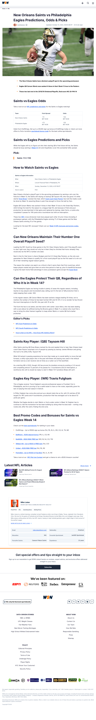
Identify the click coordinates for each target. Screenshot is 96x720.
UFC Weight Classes (25, 621)
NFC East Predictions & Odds (26, 324)
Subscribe (48, 567)
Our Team (71, 625)
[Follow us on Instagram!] (83, 602)
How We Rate (71, 628)
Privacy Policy (25, 652)
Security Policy (25, 669)
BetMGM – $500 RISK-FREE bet (27, 439)
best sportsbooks (30, 426)
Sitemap (71, 638)
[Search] (88, 3)
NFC (22, 217)
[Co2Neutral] (83, 680)
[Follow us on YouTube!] (78, 602)
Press (71, 635)
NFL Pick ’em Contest (35, 457)
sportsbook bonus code (39, 131)
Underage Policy (25, 659)
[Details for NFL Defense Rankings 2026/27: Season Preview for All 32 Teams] (56, 473)
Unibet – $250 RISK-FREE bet (26, 448)
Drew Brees (23, 199)
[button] (93, 3)
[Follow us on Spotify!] (87, 602)
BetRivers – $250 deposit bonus (27, 435)
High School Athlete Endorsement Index (25, 631)
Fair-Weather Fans (25, 625)
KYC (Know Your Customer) (25, 665)
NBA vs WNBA (25, 618)
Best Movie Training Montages (25, 628)
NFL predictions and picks (36, 107)
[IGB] (32, 680)
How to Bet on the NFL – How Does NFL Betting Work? (35, 333)
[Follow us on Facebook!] (69, 602)
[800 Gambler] (60, 680)
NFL (9, 8)
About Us (71, 618)
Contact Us (71, 621)
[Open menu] (93, 3)
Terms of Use (25, 655)
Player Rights (25, 662)
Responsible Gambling (71, 631)
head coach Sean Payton (54, 199)
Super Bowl (73, 270)
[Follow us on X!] (74, 602)
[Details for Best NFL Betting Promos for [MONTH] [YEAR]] (10, 473)
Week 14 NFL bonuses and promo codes (64, 226)
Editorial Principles (25, 648)
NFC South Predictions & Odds (27, 328)
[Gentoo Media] (46, 680)
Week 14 (35, 148)
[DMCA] (14, 680)
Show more (84, 466)
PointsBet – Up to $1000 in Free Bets (29, 453)
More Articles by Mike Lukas (20, 523)
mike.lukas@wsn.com (39, 530)
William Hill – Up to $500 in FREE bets (29, 444)
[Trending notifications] (82, 3)
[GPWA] (72, 680)
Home (3, 8)
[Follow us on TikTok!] (92, 602)
